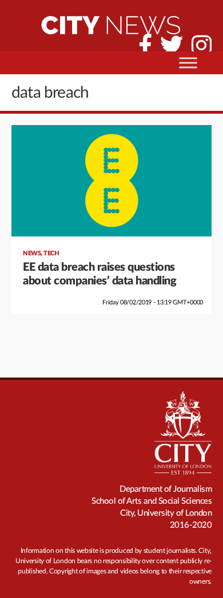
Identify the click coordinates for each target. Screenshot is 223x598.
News (32, 253)
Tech (51, 253)
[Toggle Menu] (188, 62)
